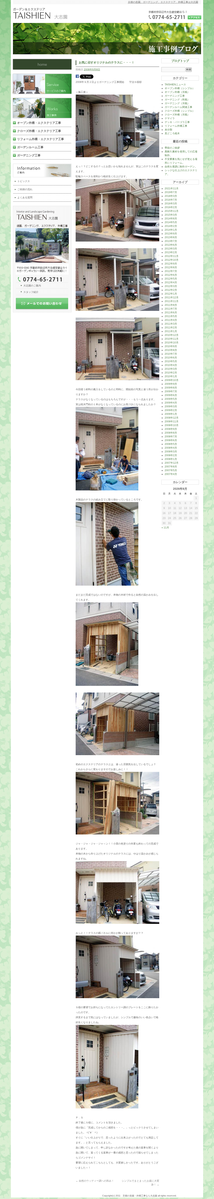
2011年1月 (171, 331)
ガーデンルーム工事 (30, 147)
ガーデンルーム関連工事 (178, 107)
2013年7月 (171, 241)
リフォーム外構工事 (176, 125)
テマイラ (170, 118)
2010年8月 (171, 350)
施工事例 (43, 108)
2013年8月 (171, 237)
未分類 (168, 129)
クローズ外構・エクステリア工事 (39, 131)
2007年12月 (171, 462)
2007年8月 (171, 466)
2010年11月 (171, 338)
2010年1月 (171, 376)
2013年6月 (171, 244)
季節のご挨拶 (172, 147)
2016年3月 (171, 203)
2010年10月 (171, 342)
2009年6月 (171, 395)
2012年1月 (171, 293)
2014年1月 (171, 229)
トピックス (23, 181)
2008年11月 (171, 421)
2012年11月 (171, 256)
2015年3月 (171, 214)
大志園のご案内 (32, 285)
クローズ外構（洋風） (177, 114)
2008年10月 (171, 425)
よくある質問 (24, 197)
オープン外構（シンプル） (180, 88)
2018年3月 (171, 196)
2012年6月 (171, 274)
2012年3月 (171, 286)
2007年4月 (171, 474)
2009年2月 (171, 410)
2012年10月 (171, 259)
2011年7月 (171, 308)
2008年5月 (171, 444)
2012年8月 (171, 267)
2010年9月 (171, 346)
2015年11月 (171, 211)
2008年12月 (171, 417)
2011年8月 (171, 305)
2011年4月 (171, 320)
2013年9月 (171, 233)
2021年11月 (171, 188)
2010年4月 (171, 365)
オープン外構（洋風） (177, 92)
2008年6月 (171, 440)
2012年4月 (171, 282)
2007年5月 (171, 470)
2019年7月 (171, 192)
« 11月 (165, 527)
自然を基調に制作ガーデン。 (181, 166)
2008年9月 (171, 429)
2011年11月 (171, 301)
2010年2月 (171, 372)
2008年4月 (171, 447)
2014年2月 (171, 226)
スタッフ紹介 (30, 292)
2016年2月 (171, 207)
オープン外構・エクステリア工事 (39, 122)
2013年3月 (171, 248)
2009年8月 (171, 387)
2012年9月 (171, 263)
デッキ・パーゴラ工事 (177, 122)
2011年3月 (171, 323)
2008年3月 (171, 451)
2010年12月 (171, 335)
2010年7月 (171, 353)
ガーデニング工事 (29, 155)
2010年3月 (171, 368)
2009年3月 (171, 406)
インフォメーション (44, 170)
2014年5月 (171, 222)
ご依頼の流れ (24, 189)
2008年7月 (171, 436)
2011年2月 (171, 327)
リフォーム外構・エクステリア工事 (40, 139)
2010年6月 (171, 357)
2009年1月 (171, 414)
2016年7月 (171, 199)
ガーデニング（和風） (177, 99)
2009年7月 (171, 391)
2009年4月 (171, 402)
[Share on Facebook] (77, 77)
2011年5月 (171, 316)
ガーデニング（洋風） (177, 103)
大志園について (44, 244)
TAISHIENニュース (175, 84)
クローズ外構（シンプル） (180, 110)
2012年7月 (171, 271)
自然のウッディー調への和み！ (95, 1180)
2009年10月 (171, 380)
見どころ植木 (172, 133)
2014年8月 (171, 218)
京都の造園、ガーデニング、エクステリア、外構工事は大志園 (163, 2)
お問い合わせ (44, 305)
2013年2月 (171, 252)
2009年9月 (171, 383)
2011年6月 (171, 312)
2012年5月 (171, 278)
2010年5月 (171, 361)
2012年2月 (171, 290)
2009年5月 (171, 399)
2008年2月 (171, 455)
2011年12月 (171, 297)
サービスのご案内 (43, 83)
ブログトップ (180, 60)
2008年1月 (171, 459)
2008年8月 (171, 432)
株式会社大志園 (42, 64)
